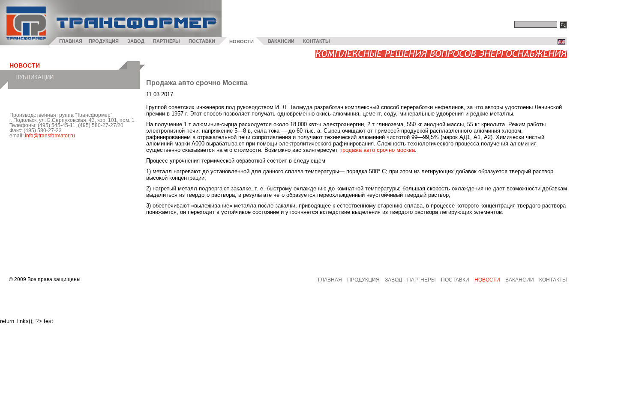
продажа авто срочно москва (377, 150)
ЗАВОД (135, 41)
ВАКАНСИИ (281, 41)
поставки (455, 280)
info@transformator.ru (50, 135)
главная (330, 280)
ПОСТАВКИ (202, 41)
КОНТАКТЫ (316, 41)
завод (393, 280)
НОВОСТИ (241, 41)
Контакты (553, 280)
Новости (487, 280)
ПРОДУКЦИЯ (104, 41)
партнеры (421, 280)
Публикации (34, 77)
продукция (363, 280)
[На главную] (24, 43)
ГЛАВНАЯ (70, 41)
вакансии (519, 280)
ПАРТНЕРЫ (166, 41)
